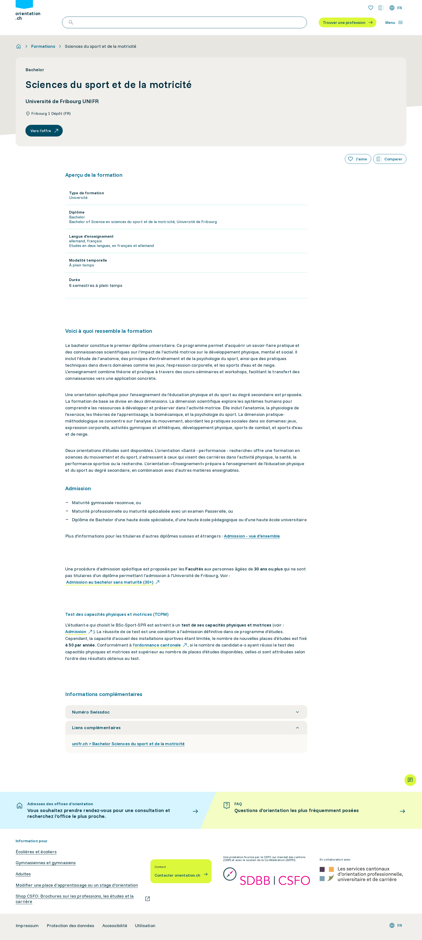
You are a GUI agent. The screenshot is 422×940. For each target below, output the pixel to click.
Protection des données (71, 925)
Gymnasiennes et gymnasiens (46, 862)
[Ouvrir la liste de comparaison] (381, 8)
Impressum (27, 925)
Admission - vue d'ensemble (252, 536)
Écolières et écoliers (36, 851)
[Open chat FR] (410, 780)
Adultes (23, 874)
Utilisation (145, 925)
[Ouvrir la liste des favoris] (371, 8)
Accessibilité (114, 925)
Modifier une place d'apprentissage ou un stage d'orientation (77, 885)
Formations (43, 46)
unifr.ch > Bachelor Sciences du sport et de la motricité (128, 743)
